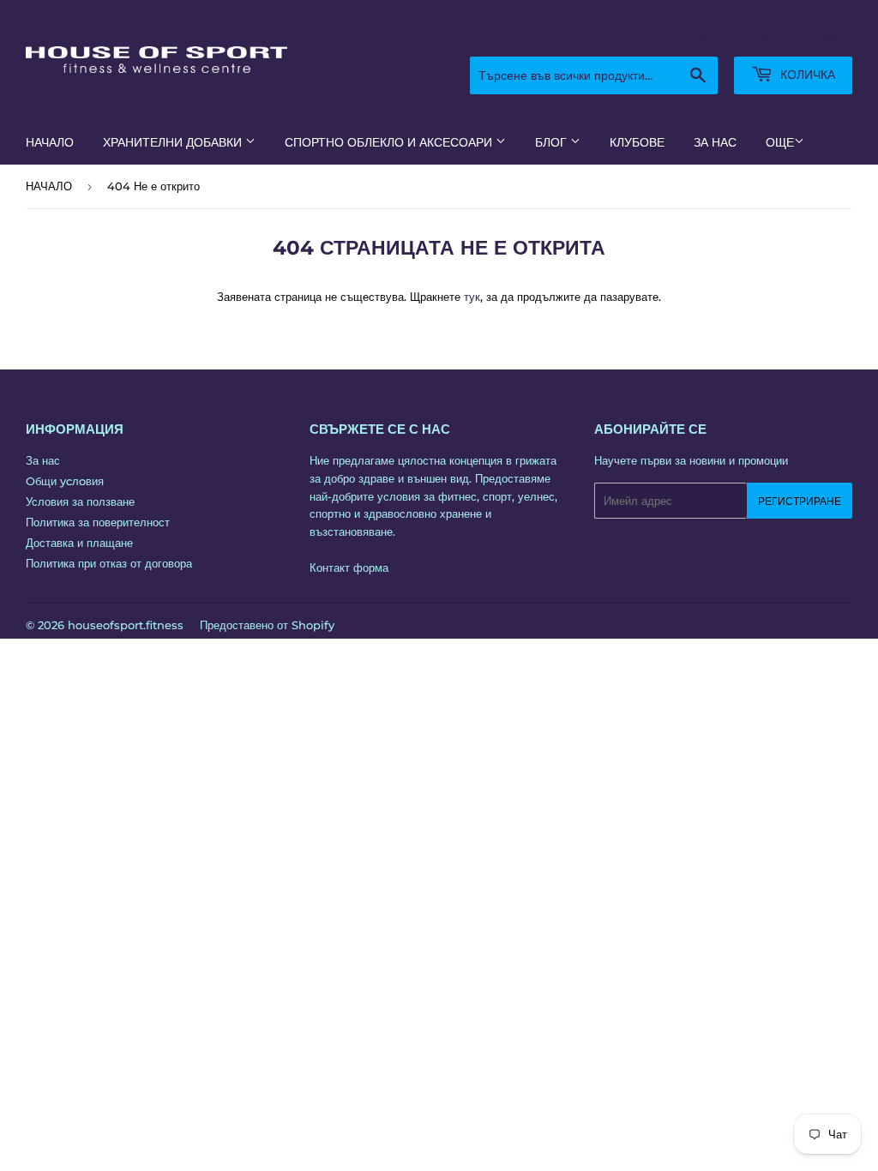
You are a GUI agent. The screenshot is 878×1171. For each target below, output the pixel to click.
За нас (43, 460)
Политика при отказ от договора (109, 563)
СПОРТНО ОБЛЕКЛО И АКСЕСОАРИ (390, 142)
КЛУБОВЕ (637, 142)
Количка (806, 74)
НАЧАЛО (50, 142)
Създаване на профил (799, 35)
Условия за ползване (80, 501)
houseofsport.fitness (125, 625)
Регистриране (799, 501)
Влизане (697, 35)
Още (780, 142)
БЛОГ (552, 142)
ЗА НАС (715, 142)
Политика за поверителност (98, 522)
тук (472, 296)
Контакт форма (349, 567)
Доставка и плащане (79, 542)
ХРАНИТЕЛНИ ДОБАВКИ (174, 142)
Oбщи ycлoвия (65, 481)
